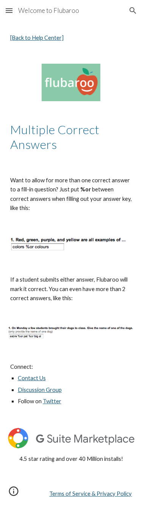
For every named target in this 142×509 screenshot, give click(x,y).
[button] (9, 10)
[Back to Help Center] (37, 37)
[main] (71, 37)
